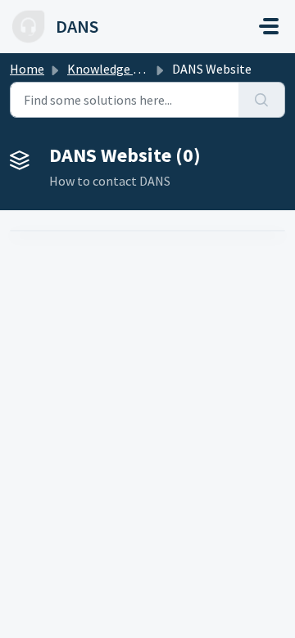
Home (27, 69)
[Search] (261, 100)
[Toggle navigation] (268, 26)
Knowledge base (113, 69)
